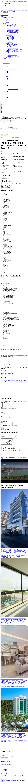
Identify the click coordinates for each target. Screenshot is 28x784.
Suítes (2, 416)
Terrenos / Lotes (11, 45)
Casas (7, 35)
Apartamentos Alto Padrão (13, 30)
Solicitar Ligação (4, 758)
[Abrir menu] (1, 60)
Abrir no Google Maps (10, 374)
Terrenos (7, 43)
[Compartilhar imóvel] (1, 151)
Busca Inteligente (4, 425)
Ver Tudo (14, 24)
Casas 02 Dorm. (11, 37)
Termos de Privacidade (5, 120)
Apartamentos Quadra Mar (13, 31)
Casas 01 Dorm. (11, 36)
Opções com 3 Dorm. (12, 55)
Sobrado (10, 42)
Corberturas (10, 33)
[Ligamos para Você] (1, 112)
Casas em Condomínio (13, 40)
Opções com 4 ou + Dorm (13, 56)
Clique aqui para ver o (21, 381)
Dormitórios (3, 413)
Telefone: (2, 437)
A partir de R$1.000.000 (13, 50)
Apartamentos (8, 24)
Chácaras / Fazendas (12, 44)
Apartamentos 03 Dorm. (13, 27)
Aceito (12, 120)
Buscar (2, 427)
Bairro (2, 412)
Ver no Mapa (3, 778)
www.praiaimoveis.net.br (11, 782)
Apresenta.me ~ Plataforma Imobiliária (8, 780)
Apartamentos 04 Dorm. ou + (14, 29)
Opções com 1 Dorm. (12, 52)
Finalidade (3, 408)
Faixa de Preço (4, 421)
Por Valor (8, 46)
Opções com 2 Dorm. (12, 53)
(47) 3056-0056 (6, 3)
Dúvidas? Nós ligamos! (5, 429)
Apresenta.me (3, 779)
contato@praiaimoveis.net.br (9, 7)
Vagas (2, 418)
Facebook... (3, 748)
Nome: (2, 435)
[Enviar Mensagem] (25, 137)
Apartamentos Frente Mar (13, 32)
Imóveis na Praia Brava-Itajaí (12, 51)
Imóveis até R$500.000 (13, 48)
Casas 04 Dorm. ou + (12, 39)
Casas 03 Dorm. (11, 38)
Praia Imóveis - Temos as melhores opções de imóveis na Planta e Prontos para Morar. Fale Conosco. (14, 11)
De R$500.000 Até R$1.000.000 (15, 49)
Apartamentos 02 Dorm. (13, 26)
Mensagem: (3, 443)
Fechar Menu (8, 57)
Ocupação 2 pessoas (12, 25)
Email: (2, 436)
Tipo (1, 407)
